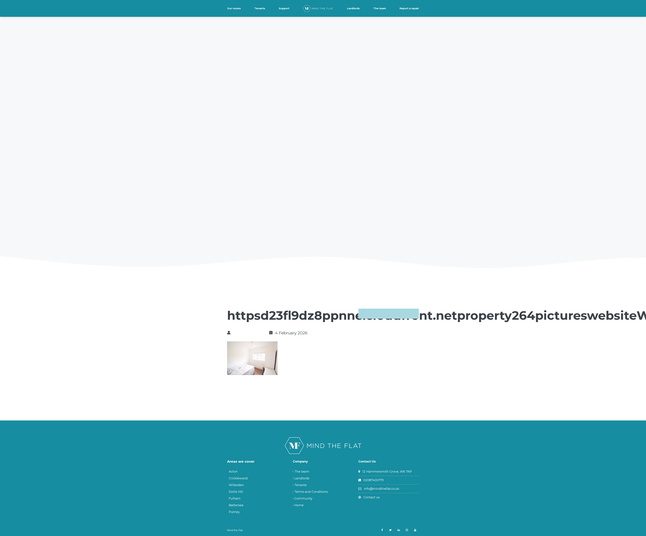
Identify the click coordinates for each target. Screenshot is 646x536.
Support (284, 8)
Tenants (259, 8)
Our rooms (234, 8)
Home (299, 505)
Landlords (353, 8)
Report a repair (409, 8)
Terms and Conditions (311, 492)
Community (303, 498)
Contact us (371, 497)
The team (379, 8)
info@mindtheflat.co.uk (381, 489)
